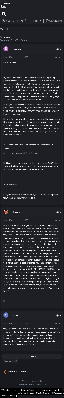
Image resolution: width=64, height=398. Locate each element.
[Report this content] (56, 57)
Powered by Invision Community (32, 384)
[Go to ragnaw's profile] (6, 49)
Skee (15, 315)
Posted (15, 57)
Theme (25, 381)
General (24, 40)
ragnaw (6, 37)
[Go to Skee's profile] (6, 315)
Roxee (16, 212)
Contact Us (37, 381)
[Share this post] (60, 57)
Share (33, 356)
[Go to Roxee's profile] (6, 212)
